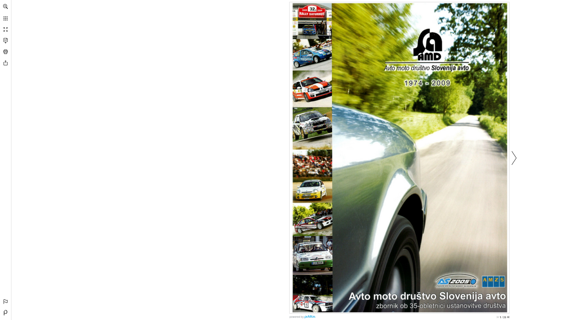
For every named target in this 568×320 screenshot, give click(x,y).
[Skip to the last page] (508, 317)
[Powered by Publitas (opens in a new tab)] (5, 312)
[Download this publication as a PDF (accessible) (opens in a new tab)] (5, 40)
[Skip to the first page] (498, 317)
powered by (297, 316)
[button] (5, 6)
